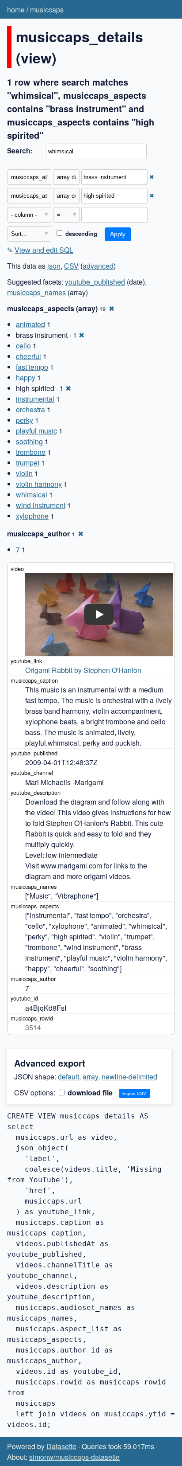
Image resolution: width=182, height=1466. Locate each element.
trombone (31, 452)
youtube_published (95, 282)
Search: (19, 151)
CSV (71, 266)
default (68, 1076)
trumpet (27, 462)
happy (25, 377)
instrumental (35, 399)
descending (80, 234)
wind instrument (40, 505)
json (54, 266)
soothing (29, 441)
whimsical (31, 494)
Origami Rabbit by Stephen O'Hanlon (83, 670)
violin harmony (39, 484)
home (16, 9)
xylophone (32, 516)
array (90, 1076)
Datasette (61, 1446)
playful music (36, 431)
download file (89, 1092)
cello (23, 345)
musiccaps (47, 9)
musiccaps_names (36, 292)
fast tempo (32, 367)
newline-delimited (129, 1076)
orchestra (30, 409)
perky (24, 420)
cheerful (28, 356)
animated (30, 324)
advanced (98, 266)
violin (24, 473)
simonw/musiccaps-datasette (74, 1457)
